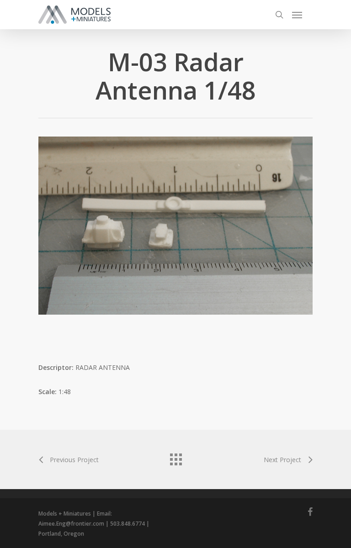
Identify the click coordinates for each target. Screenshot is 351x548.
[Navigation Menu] (297, 14)
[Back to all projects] (175, 457)
